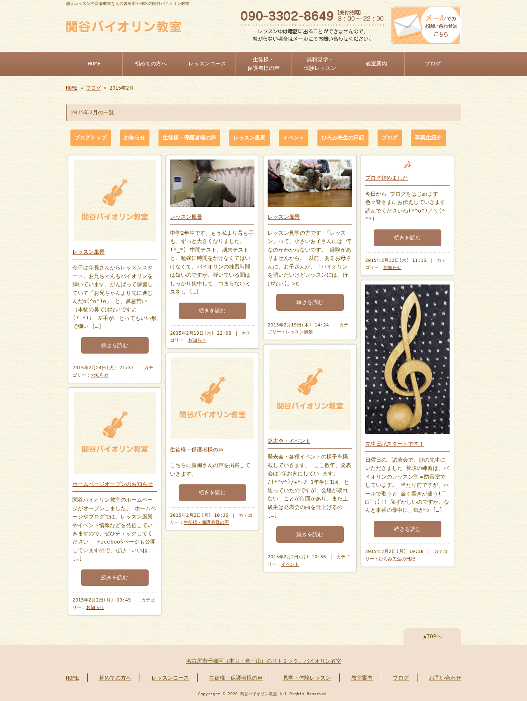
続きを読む (114, 345)
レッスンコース (207, 63)
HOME (94, 63)
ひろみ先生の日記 (343, 137)
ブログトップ (91, 137)
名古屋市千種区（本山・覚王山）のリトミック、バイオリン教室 (263, 661)
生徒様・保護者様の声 (263, 63)
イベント (293, 137)
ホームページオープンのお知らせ (112, 484)
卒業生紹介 (428, 137)
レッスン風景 (249, 137)
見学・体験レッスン (307, 678)
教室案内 (376, 63)
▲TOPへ (432, 636)
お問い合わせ (445, 678)
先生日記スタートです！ (394, 444)
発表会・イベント (289, 441)
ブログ (433, 63)
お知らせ (134, 137)
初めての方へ (151, 63)
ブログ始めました (386, 178)
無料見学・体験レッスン (320, 63)
